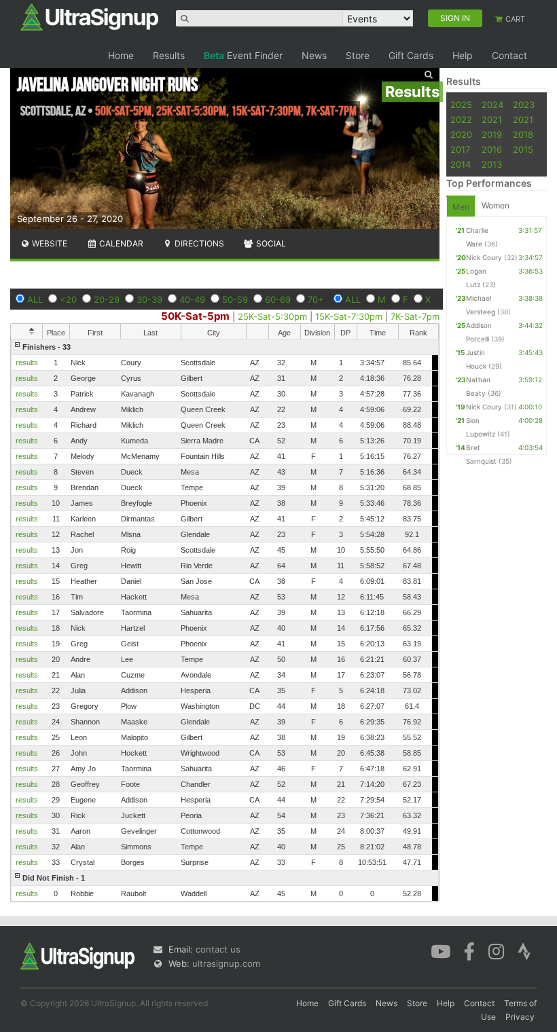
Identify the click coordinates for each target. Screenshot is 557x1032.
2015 (523, 149)
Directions (198, 243)
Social (270, 243)
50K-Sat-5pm (195, 316)
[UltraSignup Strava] (524, 950)
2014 (460, 164)
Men (460, 207)
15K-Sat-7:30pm (348, 316)
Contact (509, 55)
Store (358, 55)
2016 (492, 149)
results (27, 362)
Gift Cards (411, 55)
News (314, 55)
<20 (68, 299)
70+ (316, 299)
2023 (524, 104)
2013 (492, 164)
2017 (460, 149)
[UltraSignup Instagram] (496, 950)
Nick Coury (484, 257)
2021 (492, 119)
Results (169, 55)
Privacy (520, 1017)
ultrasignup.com (226, 963)
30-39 (149, 299)
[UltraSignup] (89, 16)
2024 (492, 104)
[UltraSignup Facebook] (469, 950)
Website (48, 243)
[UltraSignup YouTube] (440, 950)
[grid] (225, 620)
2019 (492, 134)
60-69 (278, 299)
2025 (461, 104)
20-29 (107, 299)
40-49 (192, 299)
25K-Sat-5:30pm (272, 316)
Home (121, 55)
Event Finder (243, 55)
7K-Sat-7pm (415, 316)
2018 (523, 134)
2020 (461, 134)
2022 (461, 119)
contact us (218, 949)
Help (462, 55)
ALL (35, 299)
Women (495, 205)
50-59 (235, 299)
